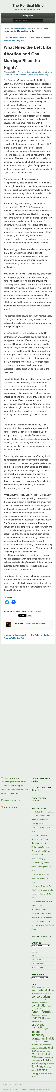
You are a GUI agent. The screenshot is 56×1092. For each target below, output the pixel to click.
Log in (34, 955)
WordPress (46, 1089)
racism (44, 1057)
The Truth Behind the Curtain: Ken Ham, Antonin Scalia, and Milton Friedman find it (43, 816)
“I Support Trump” (38, 827)
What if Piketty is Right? (41, 925)
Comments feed (37, 963)
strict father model (42, 1061)
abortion (38, 987)
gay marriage (34, 74)
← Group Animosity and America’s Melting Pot (15, 39)
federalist (38, 1018)
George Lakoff (12, 800)
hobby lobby (43, 74)
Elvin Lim (44, 1015)
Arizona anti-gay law (11, 74)
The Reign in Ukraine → (41, 37)
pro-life (38, 1057)
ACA (50, 72)
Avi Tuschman (46, 994)
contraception (23, 74)
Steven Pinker (36, 1060)
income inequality (38, 1033)
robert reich (50, 1057)
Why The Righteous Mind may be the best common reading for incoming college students (13, 785)
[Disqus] (28, 677)
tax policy (42, 1063)
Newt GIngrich (40, 1051)
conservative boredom (46, 1000)
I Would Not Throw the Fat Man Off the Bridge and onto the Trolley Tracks (42, 890)
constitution (39, 1005)
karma (44, 1041)
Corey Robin (10, 807)
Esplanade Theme (19, 1089)
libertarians (35, 1045)
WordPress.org (37, 967)
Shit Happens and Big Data (42, 901)
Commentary (25, 28)
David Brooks (42, 1011)
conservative (35, 1000)
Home (16, 28)
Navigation (28, 15)
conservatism (41, 996)
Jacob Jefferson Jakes (35, 623)
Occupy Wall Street (43, 1052)
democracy (36, 1015)
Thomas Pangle (39, 1071)
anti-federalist (41, 990)
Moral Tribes (40, 1048)
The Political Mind (28, 5)
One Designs (33, 1089)
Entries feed (36, 959)
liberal (49, 1042)
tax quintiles (50, 1064)
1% (34, 987)
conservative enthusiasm (39, 1003)
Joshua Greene (36, 1042)
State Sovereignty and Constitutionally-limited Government (40, 862)
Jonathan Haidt (12, 778)
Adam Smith (45, 987)
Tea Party (37, 1066)
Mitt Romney (43, 1045)
